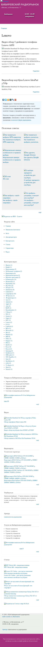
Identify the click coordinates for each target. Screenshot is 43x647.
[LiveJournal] (13, 99)
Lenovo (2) (9, 322)
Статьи (8, 244)
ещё (40, 212)
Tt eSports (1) (10, 365)
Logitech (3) (9, 326)
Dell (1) (8, 314)
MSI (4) (8, 337)
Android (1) (9, 302)
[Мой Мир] (10, 99)
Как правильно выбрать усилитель (31, 140)
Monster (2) (9, 334)
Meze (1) (8, 328)
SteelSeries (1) (10, 361)
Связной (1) (9, 292)
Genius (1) (9, 316)
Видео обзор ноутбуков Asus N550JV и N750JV (19, 430)
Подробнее (36, 71)
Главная (4, 28)
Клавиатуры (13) (11, 279)
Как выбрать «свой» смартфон (10, 201)
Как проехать (10, 241)
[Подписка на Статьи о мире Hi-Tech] (16, 603)
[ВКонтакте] (3, 99)
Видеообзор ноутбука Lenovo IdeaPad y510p (20, 81)
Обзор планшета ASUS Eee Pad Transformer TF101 (19, 438)
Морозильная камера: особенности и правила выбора (12, 159)
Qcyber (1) (9, 345)
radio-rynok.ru (7, 616)
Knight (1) (9, 267)
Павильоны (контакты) (13, 230)
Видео (8, 252)
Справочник (10, 248)
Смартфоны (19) (11, 294)
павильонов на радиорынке (13, 517)
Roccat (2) (9, 349)
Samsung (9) (9, 351)
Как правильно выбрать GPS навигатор (12, 140)
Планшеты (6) (10, 290)
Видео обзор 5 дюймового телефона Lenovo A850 (19, 43)
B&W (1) (8, 308)
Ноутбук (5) (9, 286)
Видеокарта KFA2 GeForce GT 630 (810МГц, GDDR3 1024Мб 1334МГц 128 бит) (20, 461)
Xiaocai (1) (9, 369)
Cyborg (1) (9, 312)
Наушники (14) (10, 284)
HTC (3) (8, 320)
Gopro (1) (8, 318)
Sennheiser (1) (10, 353)
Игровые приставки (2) (13, 277)
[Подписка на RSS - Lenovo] (12, 216)
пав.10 (6, 401)
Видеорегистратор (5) (13, 275)
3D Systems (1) (10, 296)
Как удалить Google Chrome (31, 158)
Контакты (16, 616)
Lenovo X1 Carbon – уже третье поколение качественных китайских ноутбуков (17, 576)
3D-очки (6, 179)
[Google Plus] (15, 99)
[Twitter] (6, 99)
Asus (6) (8, 306)
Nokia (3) (8, 339)
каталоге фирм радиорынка (21, 120)
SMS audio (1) (10, 355)
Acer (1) (8, 300)
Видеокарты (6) (11, 273)
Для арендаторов (11, 237)
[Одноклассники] (8, 99)
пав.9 (21, 548)
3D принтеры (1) (11, 298)
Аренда (4, 629)
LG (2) (8, 324)
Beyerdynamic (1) (11, 310)
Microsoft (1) (9, 330)
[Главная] (4, 1)
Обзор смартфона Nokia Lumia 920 (15, 422)
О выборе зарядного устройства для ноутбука (31, 182)
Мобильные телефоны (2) (14, 271)
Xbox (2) (8, 367)
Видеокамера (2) (11, 269)
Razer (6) (8, 347)
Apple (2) (8, 304)
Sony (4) (8, 359)
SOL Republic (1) (11, 357)
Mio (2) (8, 332)
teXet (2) (8, 363)
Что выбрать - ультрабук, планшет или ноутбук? (31, 202)
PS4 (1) (8, 343)
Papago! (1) (9, 341)
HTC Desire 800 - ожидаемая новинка (16, 567)
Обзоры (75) (9, 288)
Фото (7, 233)
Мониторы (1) (10, 281)
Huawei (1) (9, 265)
